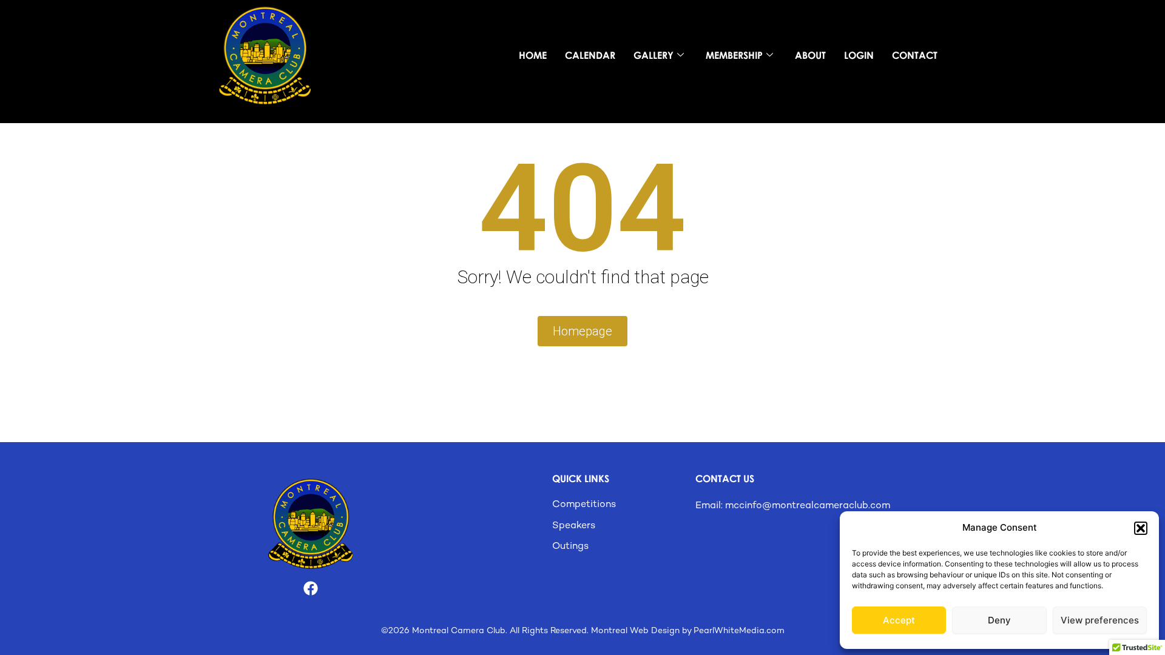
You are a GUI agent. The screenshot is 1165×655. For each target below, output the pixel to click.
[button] (1141, 528)
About (810, 55)
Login (859, 55)
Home (533, 55)
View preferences (1100, 620)
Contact (914, 55)
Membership (734, 55)
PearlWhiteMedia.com (739, 631)
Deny (999, 620)
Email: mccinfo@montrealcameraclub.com (792, 506)
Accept (899, 620)
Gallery (653, 55)
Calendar (590, 55)
